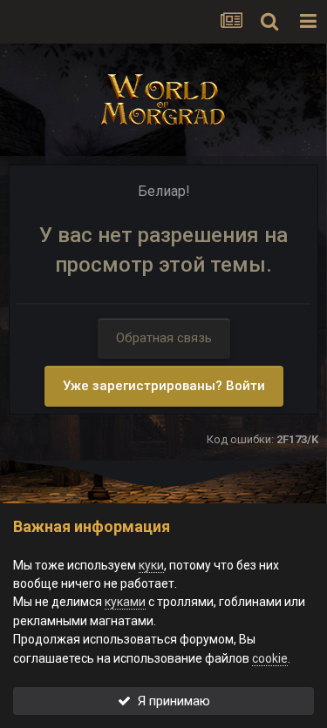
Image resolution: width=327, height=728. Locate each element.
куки (151, 565)
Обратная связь (164, 338)
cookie (270, 658)
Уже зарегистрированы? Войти (164, 386)
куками (125, 602)
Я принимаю (170, 701)
